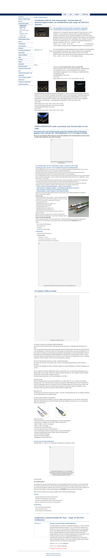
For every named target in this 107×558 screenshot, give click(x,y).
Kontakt (77, 14)
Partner (20, 59)
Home (64, 14)
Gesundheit (21, 64)
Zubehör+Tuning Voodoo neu (23, 34)
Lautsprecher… (22, 37)
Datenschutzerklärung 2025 (24, 69)
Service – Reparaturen (24, 19)
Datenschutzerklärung (50, 553)
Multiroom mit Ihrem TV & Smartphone (24, 51)
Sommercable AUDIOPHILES (23, 26)
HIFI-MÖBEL (20, 48)
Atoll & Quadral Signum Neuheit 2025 (24, 78)
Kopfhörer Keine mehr (23, 31)
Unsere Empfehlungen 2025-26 (24, 40)
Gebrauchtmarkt (22, 55)
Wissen (20, 61)
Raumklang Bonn (22, 66)
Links (19, 57)
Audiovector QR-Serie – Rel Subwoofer (25, 74)
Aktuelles (21, 16)
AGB (70, 14)
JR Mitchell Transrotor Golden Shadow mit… (24, 83)
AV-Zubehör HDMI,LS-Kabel (45, 291)
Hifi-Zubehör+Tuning (23, 23)
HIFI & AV (20, 21)
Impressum (85, 14)
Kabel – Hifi (22, 28)
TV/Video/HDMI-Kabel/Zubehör (22, 45)
